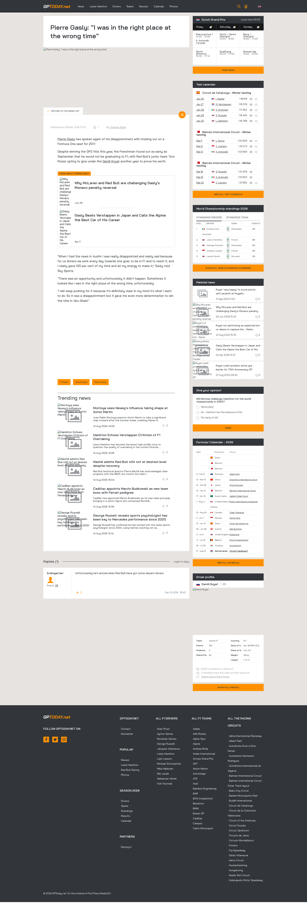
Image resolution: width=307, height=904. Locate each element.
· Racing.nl (125, 847)
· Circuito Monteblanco (241, 840)
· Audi (195, 783)
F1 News (64, 382)
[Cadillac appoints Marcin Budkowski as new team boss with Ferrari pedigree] (74, 490)
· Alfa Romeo (199, 733)
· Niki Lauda (162, 773)
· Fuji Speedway (236, 850)
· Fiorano (233, 845)
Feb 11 (199, 140)
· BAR (195, 793)
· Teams (124, 806)
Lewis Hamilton (98, 6)
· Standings (126, 811)
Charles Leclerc (214, 250)
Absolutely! (207, 406)
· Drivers (124, 801)
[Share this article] (182, 114)
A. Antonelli (202, 40)
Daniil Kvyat (111, 161)
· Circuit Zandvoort (238, 830)
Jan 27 (200, 104)
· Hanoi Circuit (236, 860)
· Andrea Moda (200, 748)
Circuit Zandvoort (239, 551)
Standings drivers (209, 217)
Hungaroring (235, 545)
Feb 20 (200, 182)
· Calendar (125, 820)
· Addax (196, 728)
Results (143, 6)
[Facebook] (46, 739)
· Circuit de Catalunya (240, 805)
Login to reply (181, 561)
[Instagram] (64, 739)
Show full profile (228, 687)
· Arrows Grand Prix (202, 758)
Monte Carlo (235, 518)
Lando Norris (213, 256)
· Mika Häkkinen (164, 768)
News (81, 6)
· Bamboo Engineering (204, 788)
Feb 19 (199, 177)
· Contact (125, 728)
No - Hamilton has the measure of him (221, 412)
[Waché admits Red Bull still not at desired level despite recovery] (74, 462)
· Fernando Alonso (166, 738)
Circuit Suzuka (236, 485)
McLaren (235, 256)
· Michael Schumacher (168, 763)
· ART (195, 763)
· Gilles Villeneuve (238, 855)
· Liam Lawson (164, 758)
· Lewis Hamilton (129, 765)
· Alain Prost (163, 728)
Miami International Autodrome (244, 501)
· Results (125, 815)
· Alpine (196, 743)
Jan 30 (200, 120)
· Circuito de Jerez (238, 835)
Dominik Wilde (118, 127)
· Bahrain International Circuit (245, 775)
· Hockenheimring (237, 865)
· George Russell (165, 743)
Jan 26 (200, 98)
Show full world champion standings (228, 268)
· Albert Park (235, 741)
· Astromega (199, 773)
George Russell (215, 245)
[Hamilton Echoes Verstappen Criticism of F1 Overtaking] (74, 435)
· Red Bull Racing (129, 769)
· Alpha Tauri (199, 738)
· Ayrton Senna (164, 733)
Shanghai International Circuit (243, 479)
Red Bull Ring (236, 529)
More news (228, 70)
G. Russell (221, 115)
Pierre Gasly (66, 139)
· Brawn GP (198, 813)
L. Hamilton (222, 120)
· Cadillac (197, 818)
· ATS (194, 778)
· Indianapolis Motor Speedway (245, 880)
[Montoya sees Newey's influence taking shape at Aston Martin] (74, 409)
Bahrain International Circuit (221, 132)
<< (63, 111)
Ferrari (234, 239)
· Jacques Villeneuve (168, 748)
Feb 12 (199, 146)
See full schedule (228, 562)
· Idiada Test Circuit (239, 875)
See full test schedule (228, 194)
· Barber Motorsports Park (243, 795)
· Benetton (198, 803)
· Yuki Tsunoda (164, 783)
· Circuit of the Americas (242, 820)
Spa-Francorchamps (239, 540)
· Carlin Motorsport (202, 828)
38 (56, 585)
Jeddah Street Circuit (239, 496)
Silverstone (234, 534)
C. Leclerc (221, 146)
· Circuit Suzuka (237, 825)
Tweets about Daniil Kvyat (215, 676)
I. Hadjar (220, 98)
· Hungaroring (235, 870)
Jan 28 (200, 109)
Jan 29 (200, 115)
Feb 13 (199, 151)
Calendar (159, 6)
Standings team (237, 217)
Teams (130, 6)
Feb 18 (199, 171)
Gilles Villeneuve (237, 512)
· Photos (124, 774)
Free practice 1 (204, 34)
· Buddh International (240, 800)
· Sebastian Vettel (166, 778)
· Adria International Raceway (245, 736)
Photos (174, 6)
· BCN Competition (202, 798)
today (56, 6)
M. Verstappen (223, 104)
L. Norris (220, 140)
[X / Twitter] (55, 739)
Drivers (117, 6)
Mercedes (236, 229)
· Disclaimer (126, 733)
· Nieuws (124, 760)
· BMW (195, 808)
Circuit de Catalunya (216, 93)
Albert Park (235, 474)
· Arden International (203, 753)
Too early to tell (209, 417)
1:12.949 (201, 43)
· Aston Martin (200, 768)
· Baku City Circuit (238, 790)
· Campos (197, 823)
